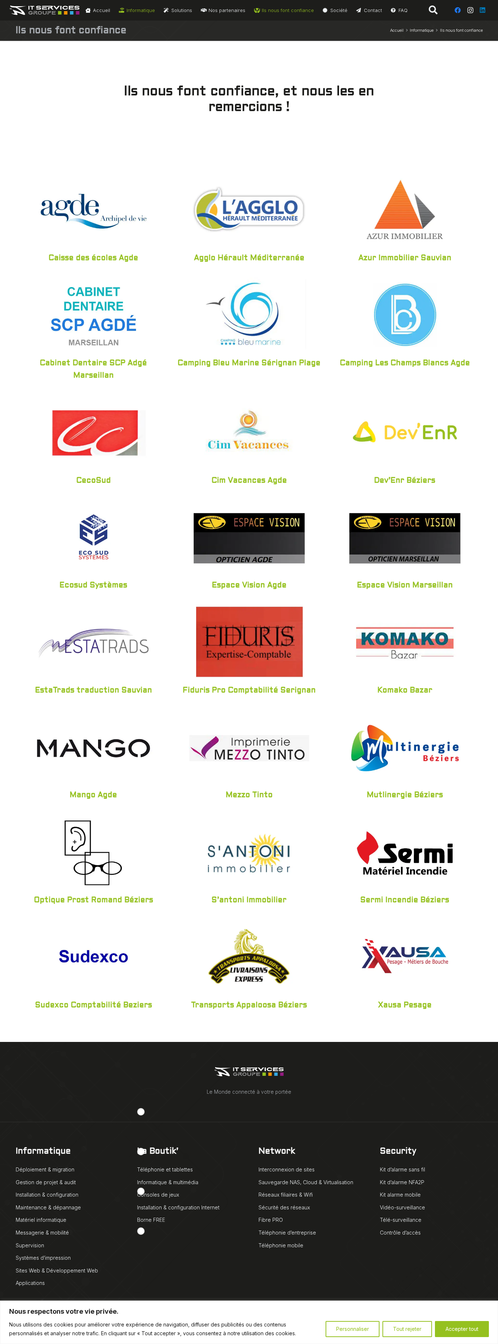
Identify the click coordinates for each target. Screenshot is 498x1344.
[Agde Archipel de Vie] (93, 209)
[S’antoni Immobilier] (249, 851)
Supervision (30, 1245)
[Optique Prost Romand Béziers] (93, 851)
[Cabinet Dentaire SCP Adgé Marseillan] (93, 314)
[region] (249, 1322)
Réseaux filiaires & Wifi (285, 1195)
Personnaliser (352, 1329)
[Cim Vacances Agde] (249, 431)
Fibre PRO (270, 1220)
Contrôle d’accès (400, 1232)
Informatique (43, 1151)
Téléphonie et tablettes (165, 1169)
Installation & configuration (47, 1195)
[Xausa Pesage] (404, 956)
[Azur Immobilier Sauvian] (404, 209)
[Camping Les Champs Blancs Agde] (404, 314)
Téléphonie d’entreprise (287, 1232)
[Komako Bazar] (404, 641)
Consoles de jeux (158, 1195)
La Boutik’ (157, 1151)
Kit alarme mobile (400, 1195)
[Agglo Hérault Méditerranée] (249, 209)
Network (276, 1151)
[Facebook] (458, 10)
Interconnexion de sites (286, 1169)
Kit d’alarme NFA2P (402, 1182)
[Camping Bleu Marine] (249, 314)
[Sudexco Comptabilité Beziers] (93, 956)
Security (398, 1151)
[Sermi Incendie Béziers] (404, 851)
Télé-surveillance (400, 1220)
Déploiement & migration (45, 1169)
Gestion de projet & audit (46, 1182)
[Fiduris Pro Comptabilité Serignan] (249, 641)
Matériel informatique (41, 1220)
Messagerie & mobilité (42, 1232)
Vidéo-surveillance (402, 1207)
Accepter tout (462, 1329)
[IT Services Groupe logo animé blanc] (44, 10)
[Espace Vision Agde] (249, 536)
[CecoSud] (93, 431)
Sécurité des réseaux (284, 1207)
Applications (30, 1283)
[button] (433, 10)
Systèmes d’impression (43, 1258)
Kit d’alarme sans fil (402, 1169)
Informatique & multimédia (167, 1182)
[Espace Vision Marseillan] (404, 536)
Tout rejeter (407, 1329)
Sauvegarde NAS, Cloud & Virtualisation (305, 1182)
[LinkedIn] (482, 10)
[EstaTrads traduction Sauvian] (93, 641)
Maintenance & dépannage (48, 1207)
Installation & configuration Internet (178, 1207)
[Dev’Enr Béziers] (404, 431)
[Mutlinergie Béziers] (404, 746)
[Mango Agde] (93, 746)
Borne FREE (151, 1220)
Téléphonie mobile (280, 1245)
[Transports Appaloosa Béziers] (249, 956)
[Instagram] (470, 10)
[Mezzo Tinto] (249, 746)
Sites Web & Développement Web (57, 1270)
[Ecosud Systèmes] (93, 536)
